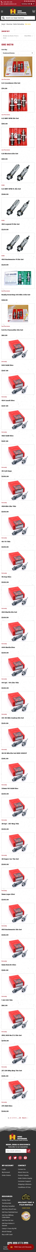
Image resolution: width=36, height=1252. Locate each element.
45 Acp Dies (6, 576)
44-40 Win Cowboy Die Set (13, 718)
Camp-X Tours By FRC (9, 1228)
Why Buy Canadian (8, 1206)
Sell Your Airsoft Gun (9, 1209)
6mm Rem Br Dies (9, 964)
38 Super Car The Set (10, 859)
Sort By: (4, 49)
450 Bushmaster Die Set (12, 929)
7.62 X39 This (7, 1000)
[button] (18, 37)
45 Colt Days (7, 471)
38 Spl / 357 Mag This (10, 823)
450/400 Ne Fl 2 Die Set (12, 1035)
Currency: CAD (26, 4)
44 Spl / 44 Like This (10, 682)
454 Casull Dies (8, 400)
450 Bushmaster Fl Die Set (13, 259)
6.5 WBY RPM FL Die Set (11, 189)
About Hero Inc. (23, 1172)
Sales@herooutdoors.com (9, 4)
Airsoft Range (7, 1231)
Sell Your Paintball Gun (10, 1212)
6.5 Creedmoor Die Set (11, 83)
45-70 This (6, 541)
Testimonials (6, 1203)
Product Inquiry (23, 1175)
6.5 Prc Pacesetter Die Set (12, 330)
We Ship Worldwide (30, 1)
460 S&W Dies (8, 435)
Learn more (26, 1207)
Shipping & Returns (24, 1184)
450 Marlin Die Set (9, 612)
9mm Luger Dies (8, 894)
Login (4, 1169)
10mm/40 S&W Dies (10, 788)
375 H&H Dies (7, 1106)
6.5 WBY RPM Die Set (10, 118)
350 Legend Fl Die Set (11, 224)
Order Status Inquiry (25, 1178)
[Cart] (33, 11)
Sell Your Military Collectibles (7, 1216)
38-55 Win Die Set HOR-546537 (14, 753)
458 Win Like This (9, 506)
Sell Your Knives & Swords (8, 1224)
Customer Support (24, 1181)
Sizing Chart (6, 1200)
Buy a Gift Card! (7, 1234)
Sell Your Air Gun (7, 1220)
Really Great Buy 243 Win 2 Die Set (16, 294)
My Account (6, 1172)
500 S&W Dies (7, 365)
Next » (24, 1118)
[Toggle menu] (2, 11)
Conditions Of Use (24, 1187)
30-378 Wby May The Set (12, 1070)
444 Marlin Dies (8, 647)
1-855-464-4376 (7, 2)
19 (20, 1118)
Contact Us (22, 1169)
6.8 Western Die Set (10, 153)
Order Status (6, 1175)
